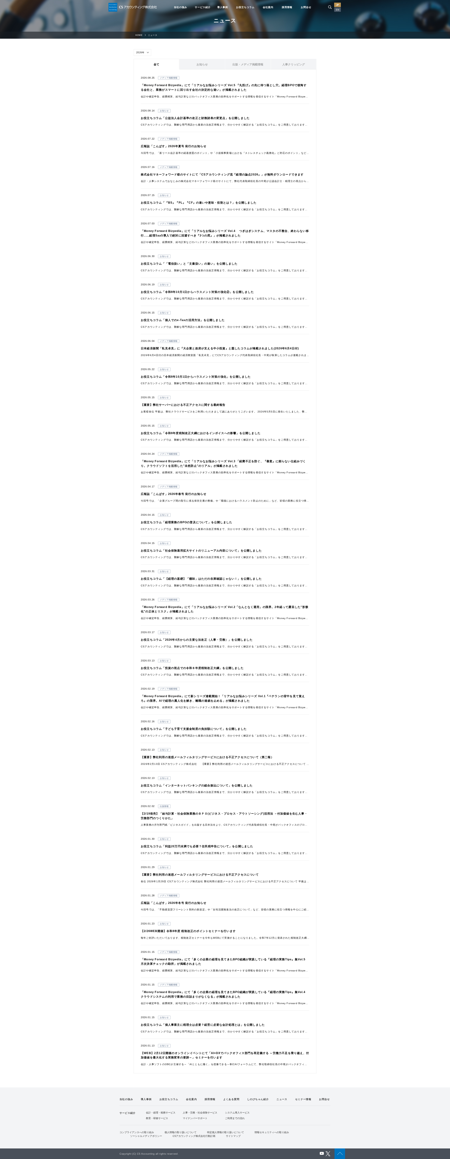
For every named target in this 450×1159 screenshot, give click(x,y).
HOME (139, 35)
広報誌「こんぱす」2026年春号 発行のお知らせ (173, 493)
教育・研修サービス (157, 1118)
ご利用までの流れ (235, 1118)
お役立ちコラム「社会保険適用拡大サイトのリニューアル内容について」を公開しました (201, 550)
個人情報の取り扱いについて (181, 1132)
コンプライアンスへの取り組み (137, 1132)
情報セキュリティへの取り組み (272, 1132)
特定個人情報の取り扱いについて (225, 1132)
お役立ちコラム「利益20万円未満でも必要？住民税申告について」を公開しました (197, 846)
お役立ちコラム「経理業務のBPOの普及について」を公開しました (186, 522)
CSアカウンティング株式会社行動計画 (194, 1136)
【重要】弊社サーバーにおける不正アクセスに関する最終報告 (183, 404)
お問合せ (306, 7)
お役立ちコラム (245, 7)
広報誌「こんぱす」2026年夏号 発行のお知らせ (173, 146)
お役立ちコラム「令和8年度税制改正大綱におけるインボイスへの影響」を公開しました (201, 433)
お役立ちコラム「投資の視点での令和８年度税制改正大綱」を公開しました (192, 668)
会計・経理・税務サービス (160, 1112)
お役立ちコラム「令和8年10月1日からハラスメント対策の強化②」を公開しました (197, 291)
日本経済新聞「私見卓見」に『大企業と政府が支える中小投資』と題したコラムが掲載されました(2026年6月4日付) (220, 348)
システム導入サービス (237, 1112)
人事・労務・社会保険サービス (200, 1112)
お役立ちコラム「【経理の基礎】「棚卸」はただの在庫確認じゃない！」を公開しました (201, 578)
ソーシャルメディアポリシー (146, 1136)
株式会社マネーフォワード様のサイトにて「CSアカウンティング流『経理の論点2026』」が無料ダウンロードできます (222, 174)
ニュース (282, 1099)
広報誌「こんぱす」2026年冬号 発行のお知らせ (173, 902)
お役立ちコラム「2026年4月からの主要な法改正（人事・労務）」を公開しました (197, 639)
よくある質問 (231, 1099)
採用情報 (287, 7)
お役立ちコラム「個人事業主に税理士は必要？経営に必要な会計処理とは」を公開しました (203, 1024)
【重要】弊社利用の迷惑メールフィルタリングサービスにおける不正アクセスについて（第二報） (207, 757)
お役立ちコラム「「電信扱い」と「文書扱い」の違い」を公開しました (189, 263)
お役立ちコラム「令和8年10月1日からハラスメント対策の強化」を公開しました (196, 376)
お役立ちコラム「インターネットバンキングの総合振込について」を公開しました (197, 785)
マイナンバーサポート (195, 1118)
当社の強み (180, 7)
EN (337, 9)
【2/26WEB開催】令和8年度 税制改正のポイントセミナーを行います (188, 931)
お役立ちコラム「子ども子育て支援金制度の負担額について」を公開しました (194, 728)
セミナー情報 (303, 1099)
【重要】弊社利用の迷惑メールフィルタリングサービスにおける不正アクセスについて (200, 874)
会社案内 (268, 7)
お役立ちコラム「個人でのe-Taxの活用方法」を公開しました (183, 320)
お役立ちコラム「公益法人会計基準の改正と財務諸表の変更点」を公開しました (195, 118)
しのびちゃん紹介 (258, 1099)
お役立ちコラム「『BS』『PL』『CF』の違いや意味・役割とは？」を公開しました (198, 202)
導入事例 (222, 7)
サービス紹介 (203, 7)
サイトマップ (233, 1136)
